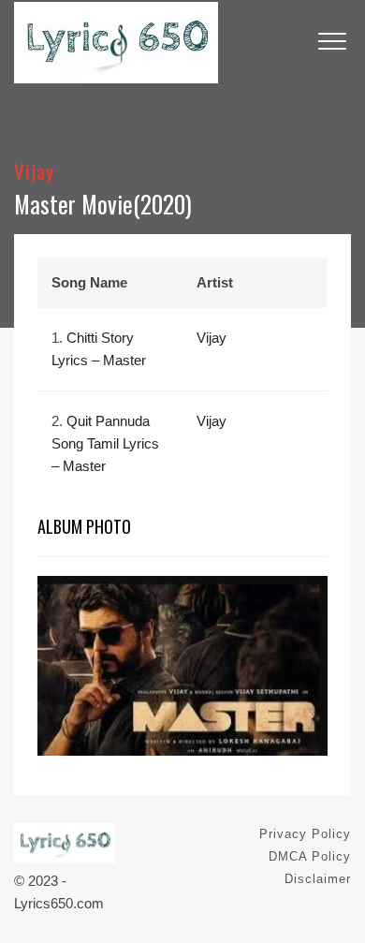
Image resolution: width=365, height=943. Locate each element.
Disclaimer (318, 879)
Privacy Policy (305, 834)
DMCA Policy (310, 856)
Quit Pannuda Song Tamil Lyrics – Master (105, 443)
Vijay (34, 170)
